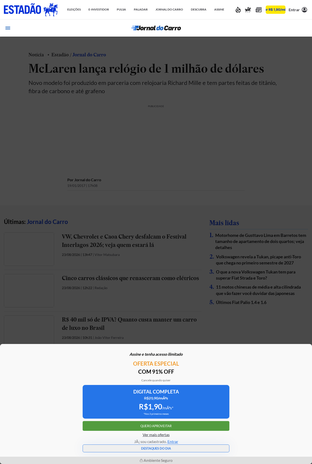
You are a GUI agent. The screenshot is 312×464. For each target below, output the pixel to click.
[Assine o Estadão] (275, 9)
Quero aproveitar (156, 426)
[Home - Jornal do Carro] (156, 28)
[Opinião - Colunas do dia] (248, 9)
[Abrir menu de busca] (304, 28)
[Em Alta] (238, 9)
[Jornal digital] (258, 9)
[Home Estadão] (31, 9)
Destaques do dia (156, 448)
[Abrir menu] (8, 28)
